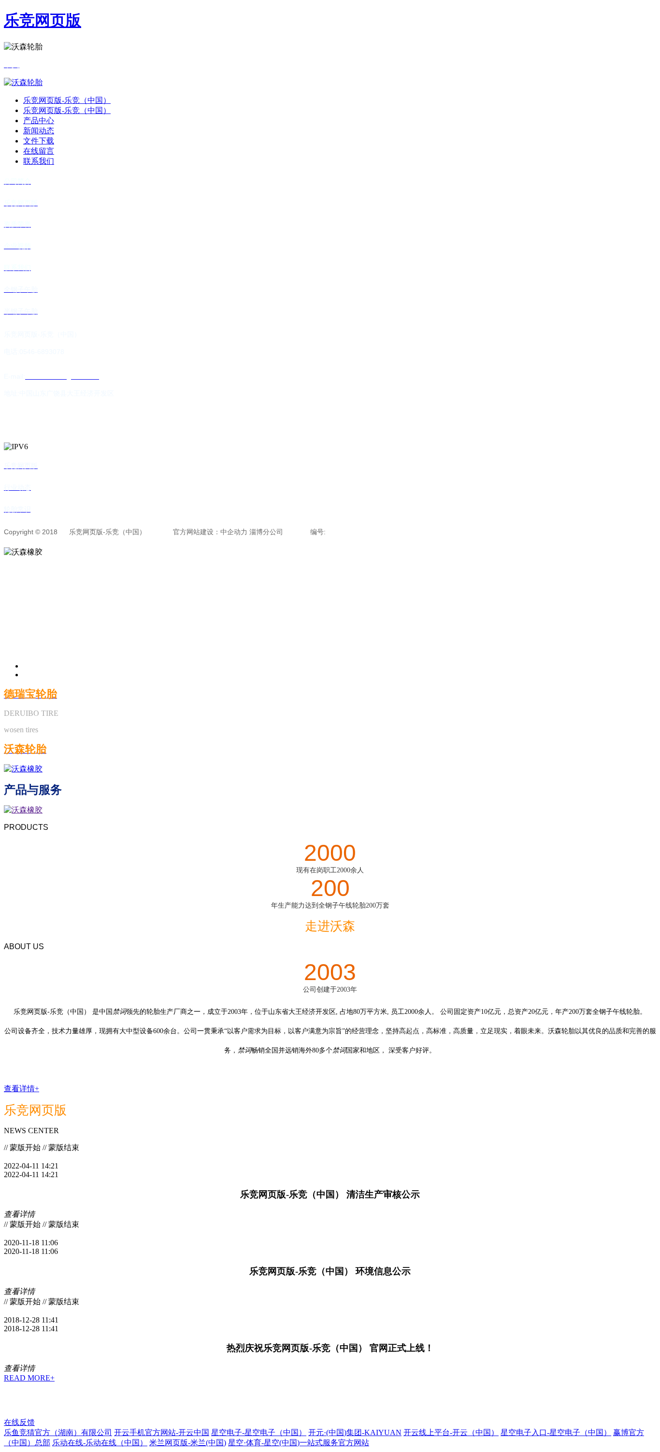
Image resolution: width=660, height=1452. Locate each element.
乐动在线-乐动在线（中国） (99, 1442)
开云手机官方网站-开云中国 (161, 1432)
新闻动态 (38, 131)
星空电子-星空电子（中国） (258, 1432)
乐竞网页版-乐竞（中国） (67, 100)
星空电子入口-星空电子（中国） (556, 1432)
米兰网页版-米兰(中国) (187, 1442)
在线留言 (38, 151)
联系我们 (38, 161)
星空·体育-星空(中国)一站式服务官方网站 (298, 1442)
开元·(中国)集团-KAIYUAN (355, 1432)
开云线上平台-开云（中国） (451, 1432)
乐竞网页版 (42, 20)
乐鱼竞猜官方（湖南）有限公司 (58, 1432)
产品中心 (38, 120)
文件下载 (38, 141)
